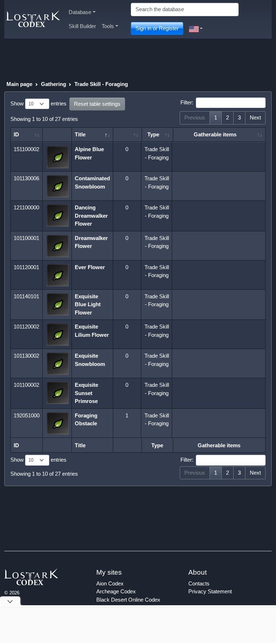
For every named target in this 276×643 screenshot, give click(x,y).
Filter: (186, 102)
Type (153, 134)
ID (16, 134)
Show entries (38, 103)
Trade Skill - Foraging (101, 84)
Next (255, 117)
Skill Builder (82, 26)
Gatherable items (215, 134)
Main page (19, 84)
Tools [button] (108, 26)
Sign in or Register (157, 28)
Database (80, 12)
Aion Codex (110, 583)
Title (80, 134)
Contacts (199, 583)
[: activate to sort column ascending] (127, 134)
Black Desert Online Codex (128, 600)
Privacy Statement (210, 591)
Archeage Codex (116, 591)
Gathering (53, 84)
